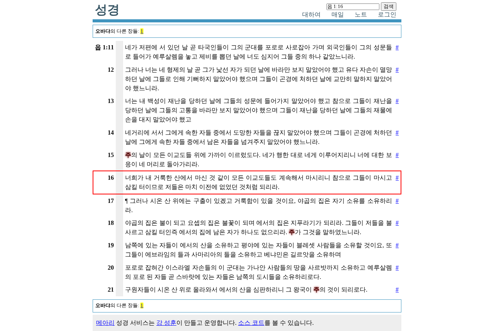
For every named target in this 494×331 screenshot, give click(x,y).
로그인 (387, 14)
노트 (361, 14)
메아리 (105, 322)
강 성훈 (166, 322)
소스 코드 (251, 322)
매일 (338, 14)
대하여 (311, 14)
